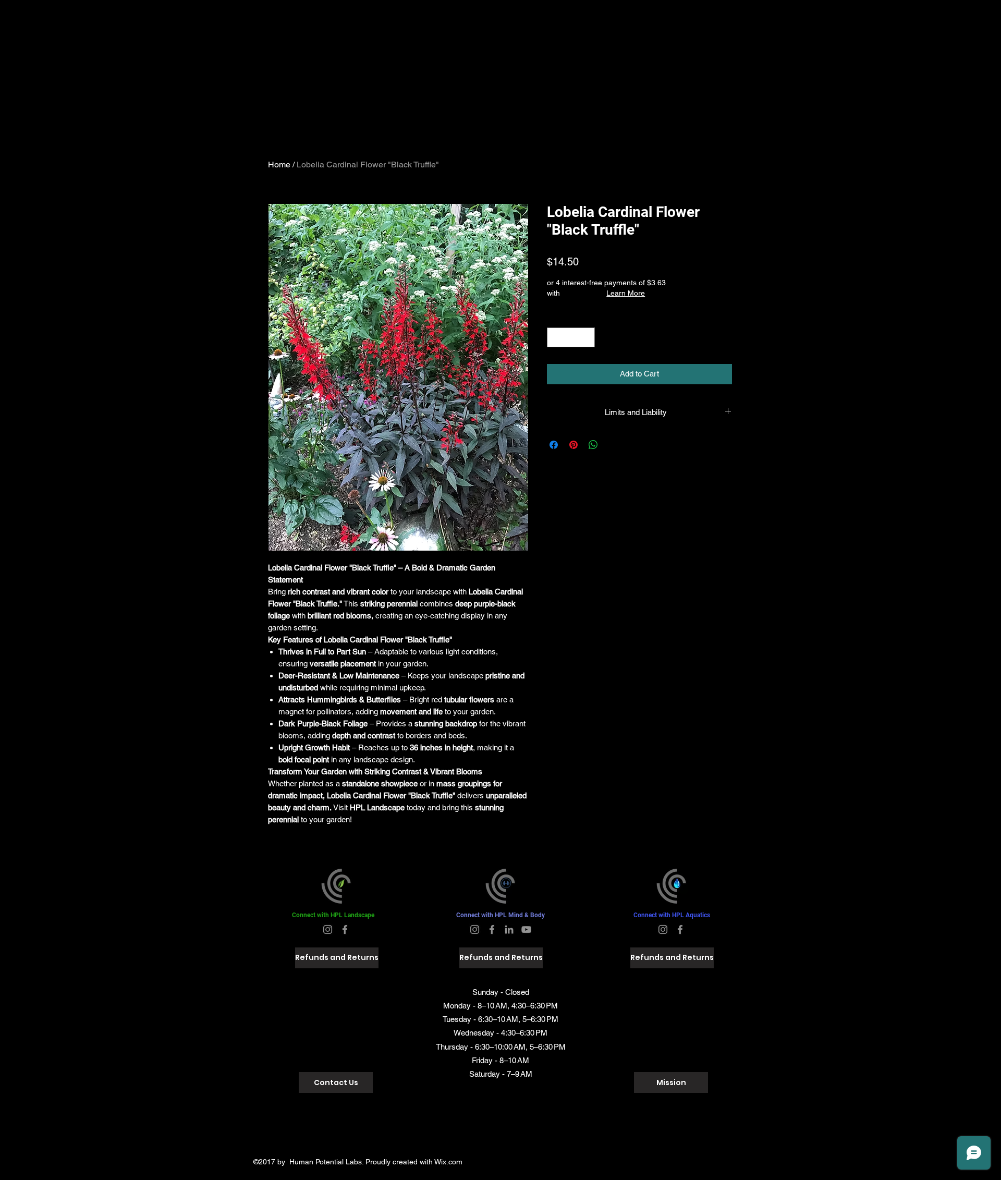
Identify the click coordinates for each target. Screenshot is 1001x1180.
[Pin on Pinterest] (573, 445)
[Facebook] (345, 929)
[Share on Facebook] (553, 445)
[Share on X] (613, 445)
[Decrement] (555, 337)
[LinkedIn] (509, 929)
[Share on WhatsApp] (593, 445)
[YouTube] (526, 929)
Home (279, 164)
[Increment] (587, 337)
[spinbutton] (571, 337)
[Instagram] (328, 929)
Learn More (625, 293)
